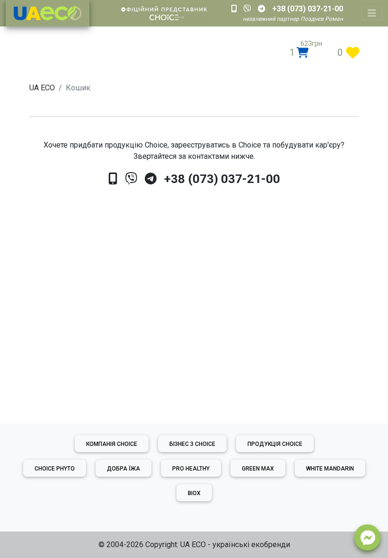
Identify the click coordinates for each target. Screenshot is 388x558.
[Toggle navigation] (372, 13)
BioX (194, 493)
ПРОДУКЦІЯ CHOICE (274, 444)
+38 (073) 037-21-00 (222, 179)
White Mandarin (330, 468)
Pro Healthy (191, 468)
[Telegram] (151, 179)
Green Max (258, 468)
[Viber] (131, 179)
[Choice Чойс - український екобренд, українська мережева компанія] (47, 13)
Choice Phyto (55, 468)
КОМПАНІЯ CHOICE (111, 444)
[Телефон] (112, 179)
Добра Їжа (123, 468)
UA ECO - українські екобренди (235, 544)
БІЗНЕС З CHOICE (192, 444)
